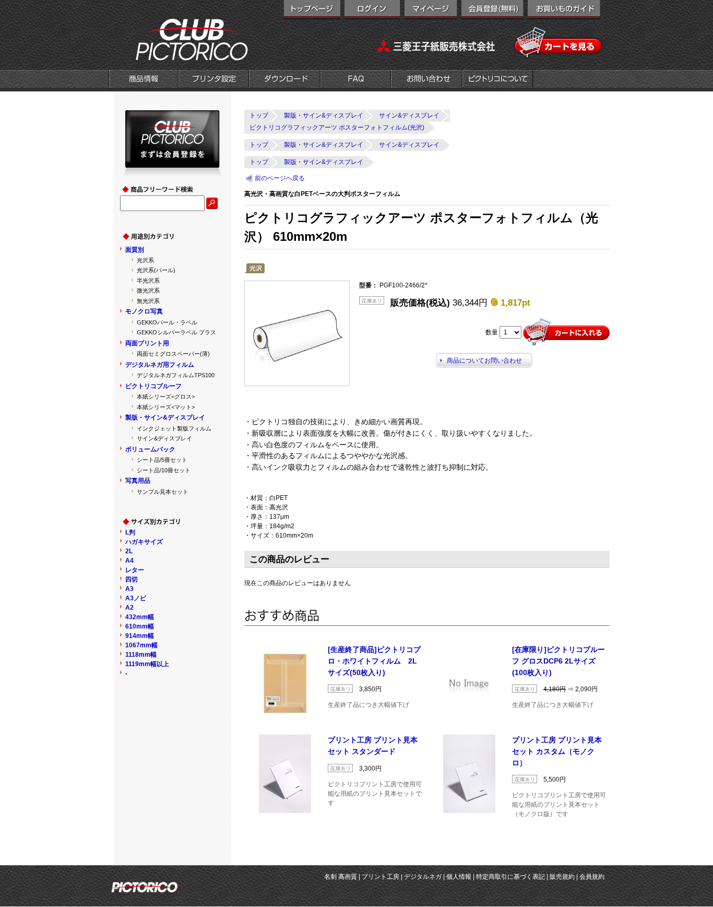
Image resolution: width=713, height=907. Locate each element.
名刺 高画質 (340, 876)
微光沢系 (148, 290)
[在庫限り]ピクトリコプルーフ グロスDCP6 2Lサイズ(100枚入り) (558, 660)
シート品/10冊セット (164, 470)
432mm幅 (139, 617)
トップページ (312, 10)
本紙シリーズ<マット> (166, 407)
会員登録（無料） (492, 10)
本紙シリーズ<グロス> (166, 396)
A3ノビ (135, 598)
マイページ (431, 10)
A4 (129, 560)
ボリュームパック (150, 449)
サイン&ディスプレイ (164, 438)
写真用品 (137, 480)
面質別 (134, 249)
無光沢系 (148, 301)
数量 (491, 332)
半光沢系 (148, 280)
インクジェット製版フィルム (174, 428)
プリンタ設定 (214, 79)
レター (134, 570)
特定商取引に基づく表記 (510, 876)
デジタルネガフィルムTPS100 (176, 375)
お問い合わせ (426, 79)
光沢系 (145, 260)
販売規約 (562, 876)
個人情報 (458, 876)
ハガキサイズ (144, 541)
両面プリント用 (147, 343)
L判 (130, 532)
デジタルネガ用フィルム (159, 364)
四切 (131, 579)
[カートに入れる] (566, 332)
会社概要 (497, 79)
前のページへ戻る (280, 178)
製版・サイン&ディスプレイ (165, 417)
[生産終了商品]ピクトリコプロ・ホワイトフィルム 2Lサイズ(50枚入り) (374, 660)
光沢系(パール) (156, 270)
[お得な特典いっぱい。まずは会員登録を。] (172, 171)
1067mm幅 (141, 645)
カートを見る (558, 43)
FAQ (355, 79)
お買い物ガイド (564, 10)
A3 (129, 588)
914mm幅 (139, 635)
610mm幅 (139, 626)
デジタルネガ (423, 876)
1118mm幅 (141, 654)
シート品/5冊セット (162, 460)
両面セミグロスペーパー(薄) (173, 354)
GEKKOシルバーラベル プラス (176, 332)
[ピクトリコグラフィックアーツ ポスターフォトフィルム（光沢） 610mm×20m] (297, 333)
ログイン (372, 10)
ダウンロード (284, 79)
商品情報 (144, 79)
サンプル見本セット (162, 492)
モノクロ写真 (144, 311)
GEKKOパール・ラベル (167, 322)
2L (129, 551)
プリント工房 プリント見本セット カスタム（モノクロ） (557, 751)
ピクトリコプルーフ (153, 386)
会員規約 (591, 876)
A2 (129, 607)
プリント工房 (380, 876)
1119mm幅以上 (147, 664)
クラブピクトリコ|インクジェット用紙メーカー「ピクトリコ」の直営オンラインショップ (179, 39)
